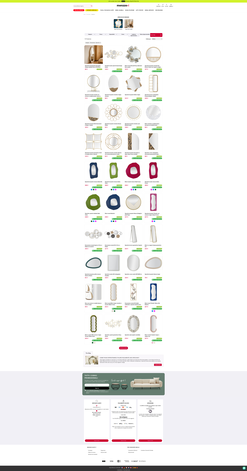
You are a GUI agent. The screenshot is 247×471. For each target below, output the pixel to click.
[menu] (123, 10)
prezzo (101, 34)
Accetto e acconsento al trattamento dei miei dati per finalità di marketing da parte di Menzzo (97, 391)
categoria (90, 34)
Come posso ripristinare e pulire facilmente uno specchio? (119, 357)
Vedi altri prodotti (123, 348)
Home (84, 14)
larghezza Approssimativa (134, 35)
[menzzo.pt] (137, 467)
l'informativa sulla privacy (94, 390)
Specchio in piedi (128, 29)
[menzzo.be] (133, 467)
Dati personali (131, 452)
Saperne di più (96, 440)
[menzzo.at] (131, 467)
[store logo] (123, 6)
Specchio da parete (118, 29)
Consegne (90, 450)
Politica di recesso (91, 452)
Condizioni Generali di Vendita (147, 450)
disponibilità (111, 34)
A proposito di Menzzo (132, 450)
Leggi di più (158, 364)
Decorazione (89, 14)
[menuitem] (78, 10)
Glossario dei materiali (92, 454)
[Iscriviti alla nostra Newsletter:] (97, 385)
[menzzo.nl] (129, 467)
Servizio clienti (104, 452)
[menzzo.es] (135, 467)
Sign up (97, 388)
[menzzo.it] (126, 467)
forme (123, 34)
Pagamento (103, 450)
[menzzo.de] (124, 467)
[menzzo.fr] (122, 467)
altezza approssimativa (144, 34)
